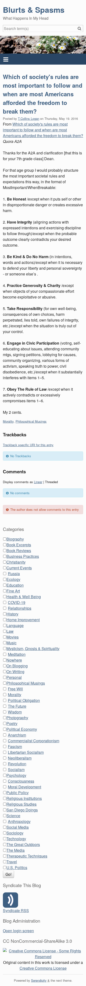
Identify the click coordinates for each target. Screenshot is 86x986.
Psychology (16, 775)
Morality (8, 421)
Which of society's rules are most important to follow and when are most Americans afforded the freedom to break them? (42, 94)
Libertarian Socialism (26, 752)
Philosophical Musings (31, 421)
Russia (14, 573)
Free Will (15, 689)
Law (10, 631)
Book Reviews (18, 550)
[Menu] (43, 59)
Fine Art (13, 591)
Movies (12, 637)
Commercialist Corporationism (33, 740)
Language (15, 625)
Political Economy (21, 729)
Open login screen (18, 930)
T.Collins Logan (28, 118)
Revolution (17, 764)
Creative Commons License (43, 968)
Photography (17, 717)
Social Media (17, 827)
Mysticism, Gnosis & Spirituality (32, 648)
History (12, 614)
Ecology (13, 579)
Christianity (16, 562)
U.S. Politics (16, 867)
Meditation (17, 654)
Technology (16, 838)
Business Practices (22, 556)
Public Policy (17, 792)
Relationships (19, 608)
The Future (17, 706)
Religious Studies (21, 804)
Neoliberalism (20, 758)
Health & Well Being (23, 596)
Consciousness (21, 781)
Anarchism (17, 735)
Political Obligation (24, 700)
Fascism (15, 746)
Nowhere (14, 660)
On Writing (15, 671)
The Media (15, 850)
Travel (11, 861)
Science (13, 815)
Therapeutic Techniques (26, 856)
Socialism (16, 769)
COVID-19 (16, 602)
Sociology (14, 833)
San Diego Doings (22, 810)
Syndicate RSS (16, 910)
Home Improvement (23, 619)
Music (11, 642)
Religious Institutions (24, 798)
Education (15, 585)
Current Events (19, 568)
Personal (14, 677)
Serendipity (39, 980)
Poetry (11, 723)
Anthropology (19, 821)
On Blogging (17, 666)
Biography (15, 539)
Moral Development (24, 787)
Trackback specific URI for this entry (28, 445)
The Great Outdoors (23, 844)
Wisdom (15, 712)
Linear (38, 482)
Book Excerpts (18, 545)
